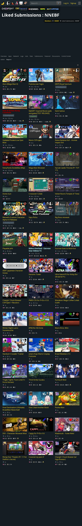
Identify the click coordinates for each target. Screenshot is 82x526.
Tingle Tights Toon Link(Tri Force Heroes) (14, 381)
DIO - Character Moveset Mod (14, 433)
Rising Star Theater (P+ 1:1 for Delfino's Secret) (15, 458)
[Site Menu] (79, 3)
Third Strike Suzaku (37, 380)
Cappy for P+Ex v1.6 (37, 433)
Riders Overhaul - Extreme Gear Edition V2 (40, 249)
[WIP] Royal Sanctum (63, 84)
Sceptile (58, 508)
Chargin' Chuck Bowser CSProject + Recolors (12, 301)
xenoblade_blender (10, 484)
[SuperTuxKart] (12, 3)
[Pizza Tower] (25, 3)
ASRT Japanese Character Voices (13, 271)
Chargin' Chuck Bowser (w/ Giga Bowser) (66, 458)
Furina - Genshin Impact (64, 484)
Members (48, 21)
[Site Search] (58, 3)
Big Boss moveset (62, 217)
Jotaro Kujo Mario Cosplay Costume (39, 355)
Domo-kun (7, 194)
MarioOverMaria (35, 484)
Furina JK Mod (60, 380)
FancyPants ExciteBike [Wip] (14, 168)
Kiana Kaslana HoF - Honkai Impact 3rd (66, 141)
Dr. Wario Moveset (10, 508)
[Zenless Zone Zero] (21, 3)
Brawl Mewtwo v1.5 (62, 354)
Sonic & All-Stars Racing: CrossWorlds (11, 111)
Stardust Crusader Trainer (13, 354)
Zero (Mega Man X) (10, 84)
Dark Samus (60, 111)
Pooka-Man (59, 407)
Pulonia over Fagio (36, 84)
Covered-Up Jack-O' (36, 457)
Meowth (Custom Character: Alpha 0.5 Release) (14, 218)
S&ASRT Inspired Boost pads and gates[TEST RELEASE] (40, 112)
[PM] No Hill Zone (36, 328)
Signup (73, 3)
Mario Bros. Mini (61, 328)
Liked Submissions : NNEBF (70, 21)
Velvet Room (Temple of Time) (67, 194)
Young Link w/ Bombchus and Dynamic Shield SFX (41, 509)
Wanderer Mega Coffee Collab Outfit (67, 301)
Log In (66, 3)
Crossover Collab (35, 194)
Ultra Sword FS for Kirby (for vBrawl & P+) (66, 275)
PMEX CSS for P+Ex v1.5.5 (39, 300)
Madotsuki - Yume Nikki (64, 433)
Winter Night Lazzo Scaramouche (10, 329)
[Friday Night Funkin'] (17, 3)
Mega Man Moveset (37, 168)
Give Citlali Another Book (39, 407)
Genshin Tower (35, 274)
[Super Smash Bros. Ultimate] (8, 3)
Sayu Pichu (33, 217)
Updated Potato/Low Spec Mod (13, 141)
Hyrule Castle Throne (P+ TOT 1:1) (67, 169)
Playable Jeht (8, 248)
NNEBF (56, 21)
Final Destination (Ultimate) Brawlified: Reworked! (13, 408)
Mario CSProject (35, 140)
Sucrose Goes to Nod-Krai (65, 248)
